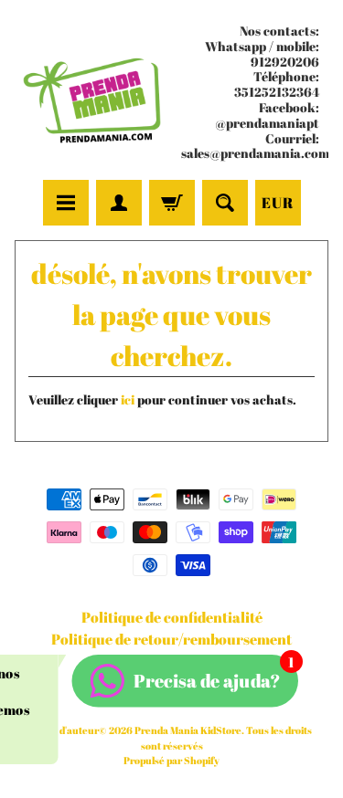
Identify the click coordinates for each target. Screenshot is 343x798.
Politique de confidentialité (172, 617)
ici (127, 400)
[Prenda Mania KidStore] (93, 93)
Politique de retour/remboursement (171, 639)
